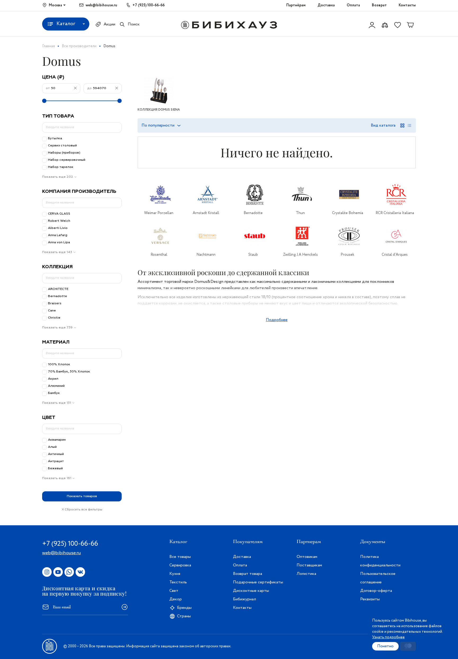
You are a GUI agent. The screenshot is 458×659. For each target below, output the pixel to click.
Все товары (180, 557)
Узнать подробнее (388, 637)
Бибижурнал (244, 599)
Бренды (184, 608)
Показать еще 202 (57, 177)
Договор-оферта (376, 591)
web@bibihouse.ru (101, 5)
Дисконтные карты (251, 591)
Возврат (379, 5)
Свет (173, 591)
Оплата (353, 5)
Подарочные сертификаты (258, 582)
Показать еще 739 (57, 327)
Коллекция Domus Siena (159, 109)
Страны (184, 616)
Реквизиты (370, 599)
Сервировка (180, 565)
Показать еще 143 (57, 252)
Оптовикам (307, 557)
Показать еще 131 (56, 403)
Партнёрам (296, 5)
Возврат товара (247, 574)
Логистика (306, 574)
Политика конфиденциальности (380, 561)
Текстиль (178, 582)
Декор (175, 599)
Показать (82, 496)
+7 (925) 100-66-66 (149, 5)
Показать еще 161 (56, 478)
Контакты (407, 5)
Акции (109, 24)
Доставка (326, 5)
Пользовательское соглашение (377, 578)
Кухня (174, 574)
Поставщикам (309, 565)
